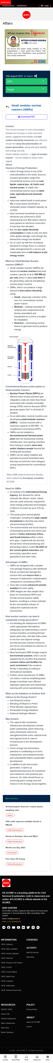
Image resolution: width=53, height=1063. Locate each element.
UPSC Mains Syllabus (9, 949)
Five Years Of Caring (15, 859)
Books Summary (7, 1032)
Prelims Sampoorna (8, 1019)
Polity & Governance (14, 830)
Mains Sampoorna (8, 1023)
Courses (5, 1060)
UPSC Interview (7, 958)
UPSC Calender (7, 981)
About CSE (5, 1014)
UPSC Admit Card (8, 976)
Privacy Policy (31, 1009)
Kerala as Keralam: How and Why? (22, 836)
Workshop (30, 957)
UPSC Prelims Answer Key (11, 990)
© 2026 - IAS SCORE (17, 1051)
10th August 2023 (14, 76)
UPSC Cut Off (6, 967)
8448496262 (22, 6)
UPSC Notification (8, 986)
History (10, 815)
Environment (12, 853)
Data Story (5, 1028)
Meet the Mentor (32, 952)
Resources (37, 1060)
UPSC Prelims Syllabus (10, 954)
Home (26, 1060)
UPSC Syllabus (7, 944)
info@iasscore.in (8, 6)
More (47, 1060)
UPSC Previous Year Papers (12, 963)
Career (29, 1027)
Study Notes (16, 1060)
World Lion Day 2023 (15, 847)
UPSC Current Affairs (9, 972)
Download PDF (27, 116)
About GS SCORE (33, 1022)
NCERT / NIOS (6, 1009)
